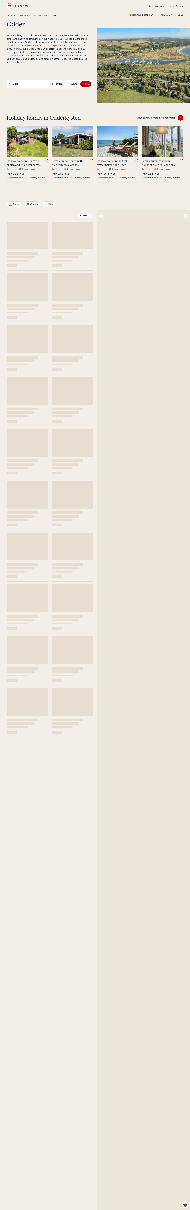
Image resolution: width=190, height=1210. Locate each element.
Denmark (11, 15)
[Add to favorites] (46, 160)
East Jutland (24, 15)
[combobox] (85, 216)
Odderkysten (40, 15)
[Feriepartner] (17, 6)
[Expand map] (101, 216)
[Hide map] (185, 216)
